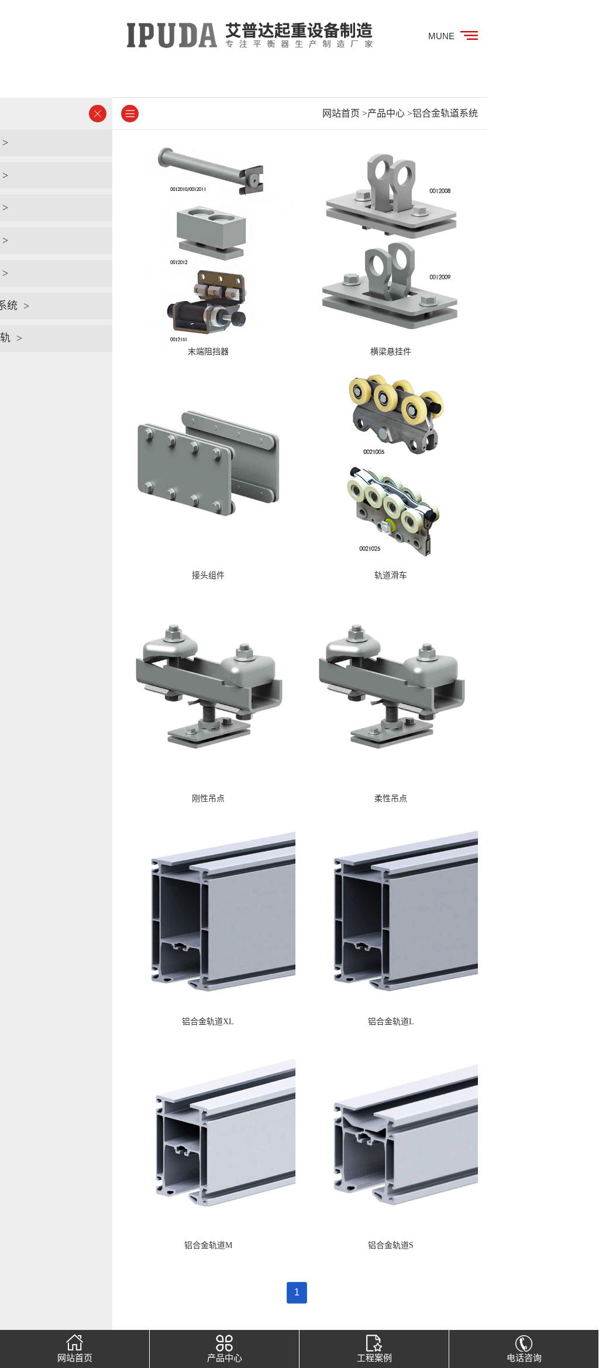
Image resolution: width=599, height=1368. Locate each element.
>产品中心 (383, 113)
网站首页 (341, 113)
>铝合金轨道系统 (442, 113)
